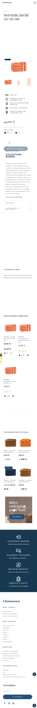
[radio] (5, 133)
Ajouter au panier (16, 149)
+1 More (20, 357)
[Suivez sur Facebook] (5, 703)
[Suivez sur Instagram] (9, 703)
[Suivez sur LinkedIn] (13, 703)
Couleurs (8, 130)
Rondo (7, 11)
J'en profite (16, 516)
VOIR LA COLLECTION (14, 197)
